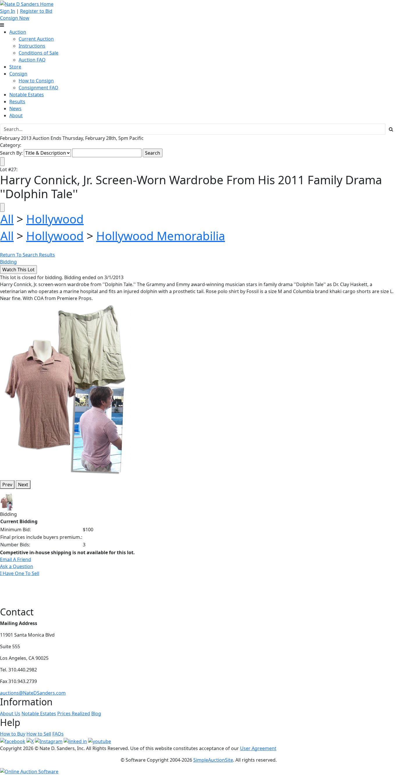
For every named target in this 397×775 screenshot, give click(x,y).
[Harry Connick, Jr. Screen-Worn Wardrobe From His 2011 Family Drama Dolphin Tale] (65, 388)
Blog (96, 713)
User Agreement (258, 748)
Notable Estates (26, 94)
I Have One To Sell (19, 573)
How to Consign (36, 80)
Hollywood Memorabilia (160, 236)
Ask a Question (16, 566)
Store (15, 67)
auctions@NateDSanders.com (33, 693)
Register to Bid (36, 11)
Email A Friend (15, 559)
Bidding (8, 262)
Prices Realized (73, 713)
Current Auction (36, 39)
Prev (7, 484)
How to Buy (12, 734)
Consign (18, 74)
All (7, 219)
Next (23, 484)
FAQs (58, 734)
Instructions (32, 46)
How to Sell (38, 734)
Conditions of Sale (38, 53)
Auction (17, 32)
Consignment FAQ (38, 87)
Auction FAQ (32, 60)
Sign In (7, 11)
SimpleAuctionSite (213, 760)
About (16, 115)
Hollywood (55, 219)
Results (17, 101)
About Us (10, 713)
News (15, 108)
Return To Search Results (27, 255)
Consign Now (14, 18)
